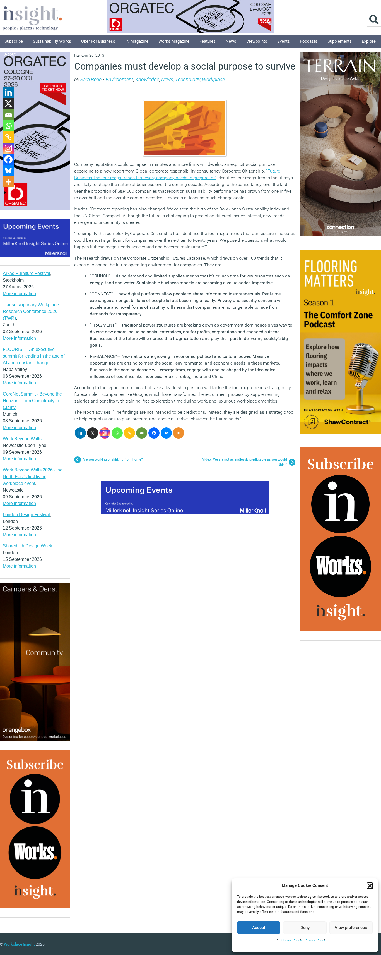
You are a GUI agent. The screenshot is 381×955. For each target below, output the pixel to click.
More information (19, 293)
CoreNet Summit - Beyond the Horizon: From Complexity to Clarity (32, 401)
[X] (92, 433)
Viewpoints (256, 41)
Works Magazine (173, 41)
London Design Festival (26, 514)
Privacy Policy (315, 940)
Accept (258, 927)
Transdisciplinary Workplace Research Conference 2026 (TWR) (31, 311)
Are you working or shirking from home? (113, 459)
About (10, 54)
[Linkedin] (80, 433)
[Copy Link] (129, 433)
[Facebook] (154, 433)
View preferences (351, 927)
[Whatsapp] (117, 433)
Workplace (213, 79)
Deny (305, 927)
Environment (119, 79)
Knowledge (147, 79)
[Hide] (5, 192)
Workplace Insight (19, 944)
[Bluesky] (166, 433)
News (231, 41)
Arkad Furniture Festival (26, 273)
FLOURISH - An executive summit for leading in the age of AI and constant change (33, 356)
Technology (187, 79)
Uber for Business (98, 41)
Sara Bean (91, 79)
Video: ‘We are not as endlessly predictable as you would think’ (244, 462)
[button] (370, 885)
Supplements (339, 41)
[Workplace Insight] (32, 17)
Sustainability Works (52, 41)
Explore (369, 41)
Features (207, 41)
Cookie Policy (291, 940)
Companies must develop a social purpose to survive (184, 66)
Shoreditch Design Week (27, 546)
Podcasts (308, 41)
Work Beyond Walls (22, 438)
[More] (178, 433)
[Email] (141, 433)
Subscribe (13, 41)
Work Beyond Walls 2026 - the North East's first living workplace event (32, 477)
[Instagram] (104, 433)
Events (283, 41)
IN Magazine (136, 41)
